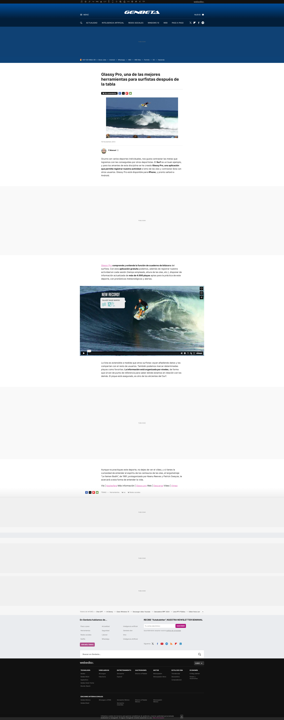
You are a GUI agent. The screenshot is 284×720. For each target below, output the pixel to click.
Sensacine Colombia (120, 704)
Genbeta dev (128, 630)
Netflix (83, 639)
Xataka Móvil (85, 677)
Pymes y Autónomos (194, 677)
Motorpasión (157, 673)
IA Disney (109, 612)
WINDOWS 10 (153, 23)
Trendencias (176, 673)
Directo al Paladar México (141, 701)
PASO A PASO (177, 23)
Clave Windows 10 (123, 612)
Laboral (104, 635)
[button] (113, 150)
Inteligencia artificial (130, 626)
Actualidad (106, 626)
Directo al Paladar (141, 673)
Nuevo (197, 15)
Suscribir (181, 626)
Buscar (200, 654)
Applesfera (111, 485)
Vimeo (174, 485)
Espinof (119, 677)
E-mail (130, 93)
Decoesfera (175, 677)
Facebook (198, 22)
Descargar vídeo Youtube (142, 612)
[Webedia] (87, 662)
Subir (197, 663)
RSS (171, 643)
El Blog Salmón (195, 673)
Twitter (190, 22)
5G (154, 60)
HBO (129, 60)
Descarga (158, 485)
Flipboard (194, 22)
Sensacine (120, 673)
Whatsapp (121, 60)
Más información (158, 718)
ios (124, 492)
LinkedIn (180, 643)
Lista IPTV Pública (179, 612)
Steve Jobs (102, 60)
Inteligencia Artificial (130, 639)
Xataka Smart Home (87, 683)
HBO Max (137, 60)
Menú (86, 15)
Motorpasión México (157, 701)
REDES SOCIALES (135, 23)
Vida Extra (102, 677)
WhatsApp (105, 639)
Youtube (162, 643)
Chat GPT (99, 612)
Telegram (202, 22)
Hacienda (161, 60)
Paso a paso (85, 626)
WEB (165, 23)
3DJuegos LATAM (105, 700)
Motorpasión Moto (159, 677)
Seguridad (105, 630)
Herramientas (114, 492)
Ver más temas (87, 644)
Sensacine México (123, 700)
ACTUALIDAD (91, 23)
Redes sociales (134, 492)
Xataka (83, 673)
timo (124, 635)
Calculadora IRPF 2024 (162, 612)
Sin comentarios (110, 93)
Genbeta (142, 12)
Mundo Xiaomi (85, 686)
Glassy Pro (106, 265)
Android (112, 60)
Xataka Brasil (85, 703)
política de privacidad (173, 630)
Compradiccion (177, 680)
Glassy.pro (141, 485)
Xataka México (86, 700)
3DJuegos (102, 673)
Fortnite (147, 60)
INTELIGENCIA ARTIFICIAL (113, 23)
